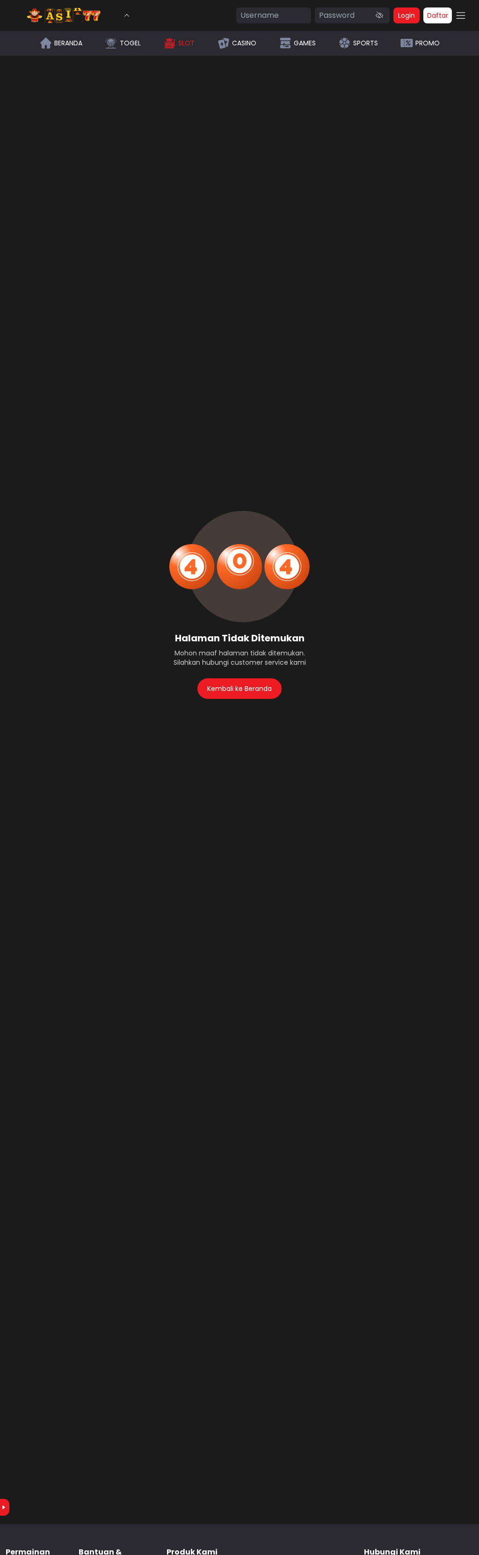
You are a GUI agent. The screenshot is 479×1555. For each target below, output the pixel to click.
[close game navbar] (126, 15)
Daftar (437, 15)
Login (406, 15)
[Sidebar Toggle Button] (461, 15)
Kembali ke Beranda (239, 688)
